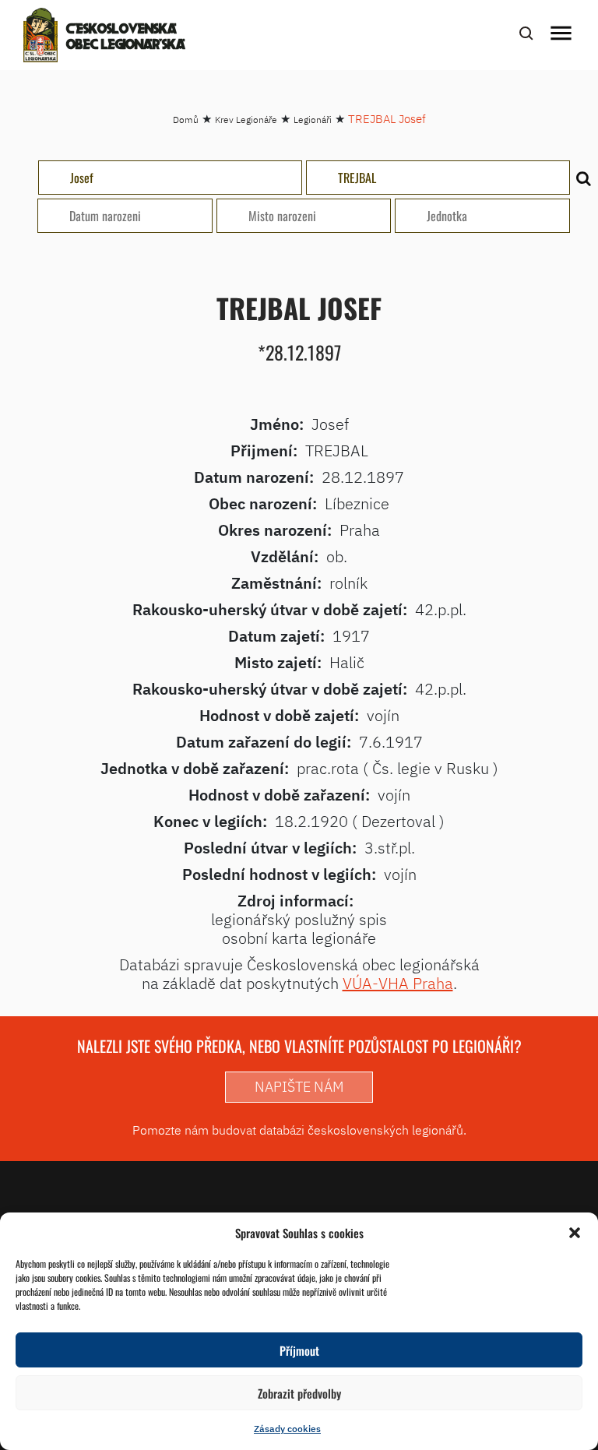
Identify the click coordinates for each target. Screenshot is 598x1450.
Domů (186, 119)
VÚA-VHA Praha (398, 983)
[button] (574, 1233)
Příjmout (299, 1350)
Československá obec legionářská (125, 37)
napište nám (299, 1087)
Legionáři (313, 119)
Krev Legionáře (246, 119)
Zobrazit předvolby (299, 1393)
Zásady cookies (287, 1428)
